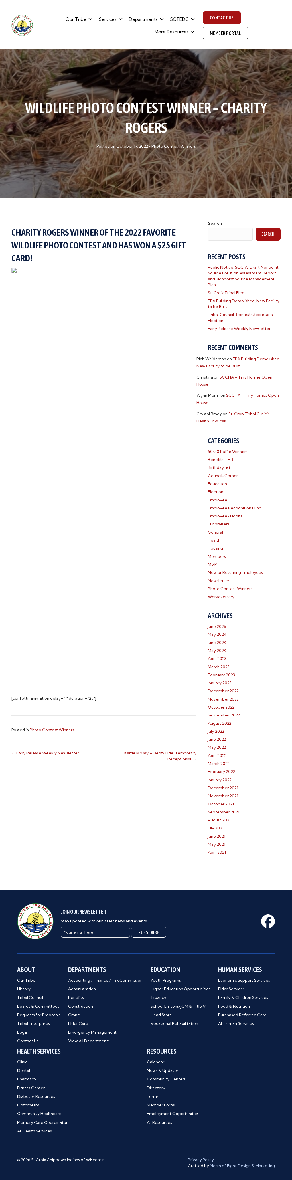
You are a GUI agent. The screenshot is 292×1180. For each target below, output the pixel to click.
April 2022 (217, 755)
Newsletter (218, 580)
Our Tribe (76, 19)
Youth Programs (166, 980)
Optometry (28, 1105)
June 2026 (217, 626)
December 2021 (223, 787)
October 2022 (221, 707)
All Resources (159, 1122)
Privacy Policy (201, 1159)
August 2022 (219, 723)
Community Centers (166, 1079)
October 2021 (221, 804)
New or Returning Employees (235, 572)
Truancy (158, 997)
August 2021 (219, 820)
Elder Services (231, 988)
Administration (82, 988)
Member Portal (161, 1105)
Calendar (155, 1061)
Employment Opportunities (173, 1113)
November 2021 (223, 795)
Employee (217, 500)
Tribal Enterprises (33, 1023)
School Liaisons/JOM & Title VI (179, 1006)
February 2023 (221, 674)
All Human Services (236, 1023)
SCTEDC (179, 19)
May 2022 (217, 747)
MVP (212, 564)
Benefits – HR (220, 459)
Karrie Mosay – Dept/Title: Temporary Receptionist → (160, 755)
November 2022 (223, 699)
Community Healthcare (39, 1113)
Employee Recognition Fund (234, 508)
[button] (90, 19)
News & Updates (163, 1070)
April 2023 (217, 658)
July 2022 (216, 731)
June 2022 (217, 739)
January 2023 (220, 682)
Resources (162, 1051)
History (24, 988)
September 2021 (223, 812)
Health (214, 540)
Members (217, 556)
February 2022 (221, 771)
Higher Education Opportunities (180, 988)
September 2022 (224, 715)
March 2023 (219, 666)
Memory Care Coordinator (42, 1122)
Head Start (161, 1014)
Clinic (22, 1061)
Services (108, 19)
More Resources (172, 32)
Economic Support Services (244, 980)
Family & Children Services (243, 997)
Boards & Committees (38, 1006)
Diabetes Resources (36, 1096)
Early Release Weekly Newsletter (239, 328)
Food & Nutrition (234, 1006)
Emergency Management (92, 1032)
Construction (80, 1006)
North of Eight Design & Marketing (242, 1165)
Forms (153, 1096)
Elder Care (78, 1023)
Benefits (76, 997)
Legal (22, 1032)
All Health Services (34, 1131)
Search (215, 223)
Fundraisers (218, 524)
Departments (143, 19)
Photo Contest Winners (173, 146)
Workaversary (221, 596)
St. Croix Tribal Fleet (227, 292)
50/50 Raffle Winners (228, 451)
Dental (23, 1070)
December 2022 (223, 690)
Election (215, 491)
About (26, 969)
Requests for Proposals (38, 1014)
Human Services (240, 969)
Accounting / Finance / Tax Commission (105, 980)
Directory (156, 1087)
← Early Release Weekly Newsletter (45, 753)
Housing (215, 548)
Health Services (39, 1051)
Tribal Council (30, 997)
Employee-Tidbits (225, 516)
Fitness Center (31, 1087)
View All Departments (89, 1040)
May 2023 (217, 650)
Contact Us (27, 1040)
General (215, 532)
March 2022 (219, 763)
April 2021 (217, 852)
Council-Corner (223, 475)
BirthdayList (219, 467)
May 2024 (217, 634)
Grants (74, 1014)
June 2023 (217, 642)
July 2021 (216, 828)
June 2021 (216, 836)
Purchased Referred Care (242, 1014)
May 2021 (216, 844)
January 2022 (220, 779)
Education (217, 483)
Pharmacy (26, 1079)
